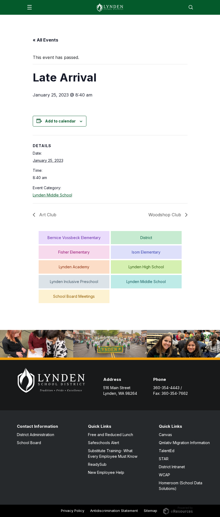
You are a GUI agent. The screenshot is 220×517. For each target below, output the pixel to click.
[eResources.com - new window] (178, 510)
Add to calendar (60, 121)
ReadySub (97, 464)
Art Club (47, 214)
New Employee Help (106, 472)
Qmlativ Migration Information (184, 442)
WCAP (164, 475)
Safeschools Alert (103, 442)
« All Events (45, 40)
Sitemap (150, 510)
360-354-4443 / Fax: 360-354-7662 (170, 390)
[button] (29, 7)
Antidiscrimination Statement (114, 510)
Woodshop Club (165, 214)
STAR (163, 458)
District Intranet (172, 466)
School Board (29, 442)
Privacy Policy (72, 510)
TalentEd (166, 450)
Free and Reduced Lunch (110, 434)
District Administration (35, 434)
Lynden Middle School (52, 195)
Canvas (165, 434)
